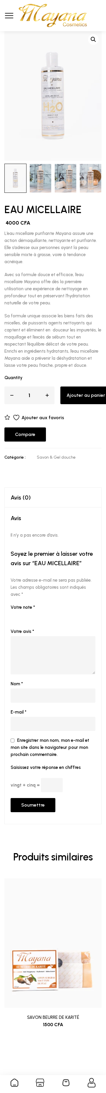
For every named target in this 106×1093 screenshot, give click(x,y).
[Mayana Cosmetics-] (53, 15)
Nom (17, 683)
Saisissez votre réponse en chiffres (46, 767)
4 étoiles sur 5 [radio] (38, 615)
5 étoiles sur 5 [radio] (47, 615)
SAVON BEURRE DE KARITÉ (53, 1017)
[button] (93, 39)
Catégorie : (15, 457)
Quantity (13, 377)
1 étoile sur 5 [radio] (14, 615)
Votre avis (22, 631)
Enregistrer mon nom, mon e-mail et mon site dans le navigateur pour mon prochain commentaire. (50, 747)
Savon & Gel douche (56, 457)
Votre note (23, 607)
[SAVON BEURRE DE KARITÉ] (53, 943)
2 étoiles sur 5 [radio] (22, 615)
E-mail (18, 712)
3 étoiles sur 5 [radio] (30, 615)
